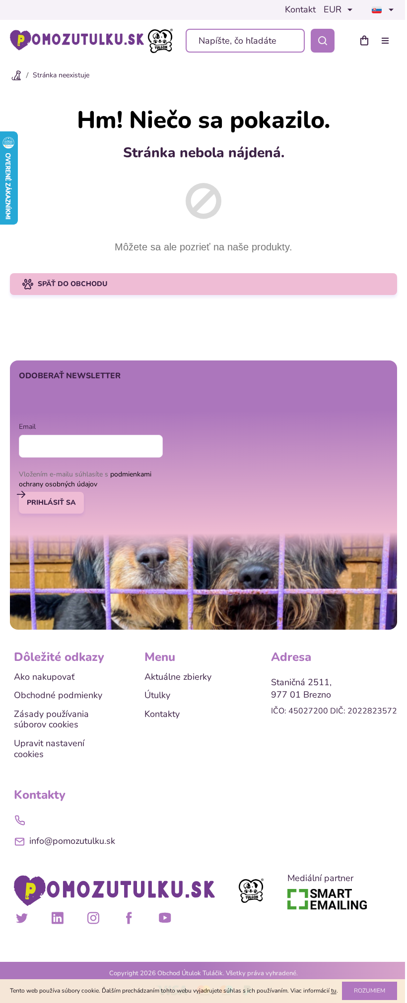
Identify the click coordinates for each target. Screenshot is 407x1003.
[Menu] (387, 41)
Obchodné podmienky (58, 695)
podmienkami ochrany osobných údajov (85, 479)
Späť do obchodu (72, 284)
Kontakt (300, 9)
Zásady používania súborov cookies (51, 719)
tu (334, 991)
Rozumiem (369, 991)
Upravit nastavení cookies (49, 749)
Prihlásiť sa (51, 502)
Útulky (157, 695)
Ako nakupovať (44, 677)
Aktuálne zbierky (177, 677)
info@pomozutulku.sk (72, 841)
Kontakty (162, 714)
